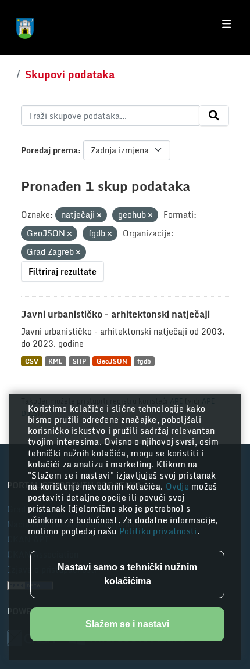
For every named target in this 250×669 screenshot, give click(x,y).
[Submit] (214, 115)
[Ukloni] (99, 215)
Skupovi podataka (70, 74)
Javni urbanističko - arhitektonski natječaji (115, 314)
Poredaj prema (49, 150)
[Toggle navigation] (226, 24)
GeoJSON (112, 361)
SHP (79, 361)
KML (55, 361)
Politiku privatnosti (158, 531)
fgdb (144, 361)
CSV (31, 361)
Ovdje (179, 486)
